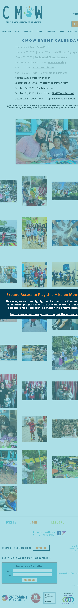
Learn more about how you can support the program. (44, 314)
